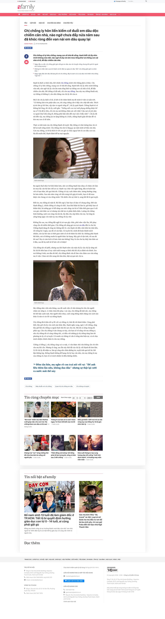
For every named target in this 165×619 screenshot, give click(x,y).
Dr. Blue (32, 1)
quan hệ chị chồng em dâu (64, 386)
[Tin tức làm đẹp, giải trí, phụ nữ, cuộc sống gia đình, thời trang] (26, 8)
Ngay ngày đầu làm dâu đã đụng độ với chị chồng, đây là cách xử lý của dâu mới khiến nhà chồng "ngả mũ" (66, 75)
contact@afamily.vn (37, 580)
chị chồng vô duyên (82, 386)
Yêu (25, 23)
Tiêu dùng (81, 14)
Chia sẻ (28, 48)
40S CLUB (113, 14)
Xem (98, 397)
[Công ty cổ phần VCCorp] (112, 569)
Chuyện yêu (68, 23)
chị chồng (64, 83)
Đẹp (39, 14)
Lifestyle (25, 14)
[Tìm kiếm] (146, 1)
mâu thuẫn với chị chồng (44, 386)
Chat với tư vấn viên (75, 581)
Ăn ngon (91, 14)
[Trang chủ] (19, 14)
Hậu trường (62, 14)
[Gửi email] (26, 62)
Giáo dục (53, 14)
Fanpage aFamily (121, 1)
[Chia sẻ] (26, 56)
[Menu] (119, 14)
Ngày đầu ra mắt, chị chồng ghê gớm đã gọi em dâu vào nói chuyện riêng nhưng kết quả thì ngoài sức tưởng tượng (66, 65)
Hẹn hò (41, 23)
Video (115, 559)
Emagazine (22, 1)
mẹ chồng (71, 91)
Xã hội (33, 14)
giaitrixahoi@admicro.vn (73, 592)
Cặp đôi (33, 23)
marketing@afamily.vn (73, 576)
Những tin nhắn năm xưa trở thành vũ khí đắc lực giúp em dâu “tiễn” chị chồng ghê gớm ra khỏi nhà (65, 70)
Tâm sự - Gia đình (102, 14)
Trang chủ (27, 559)
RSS (119, 559)
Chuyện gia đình (54, 23)
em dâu (82, 225)
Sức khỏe (72, 14)
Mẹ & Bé (45, 14)
